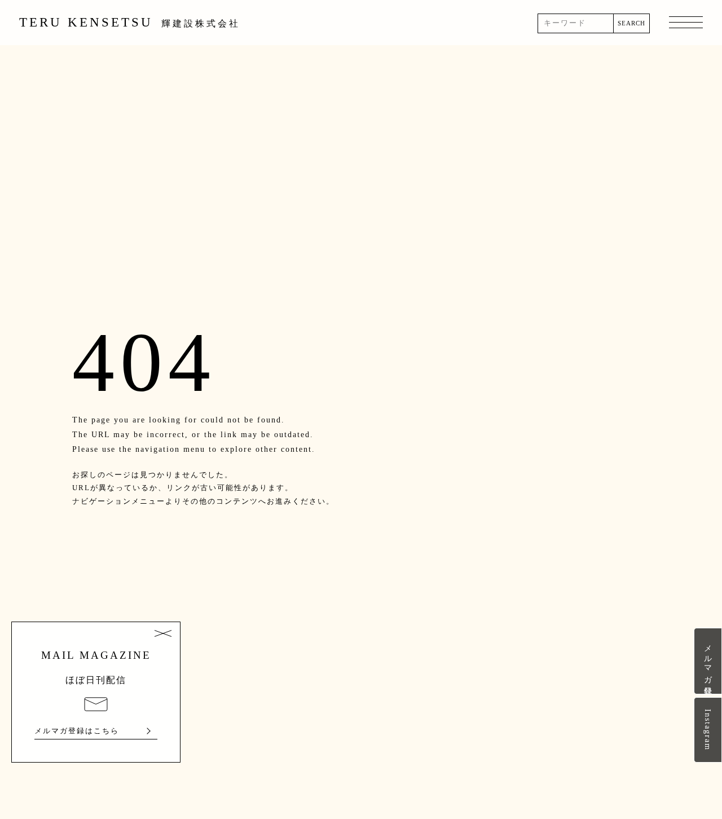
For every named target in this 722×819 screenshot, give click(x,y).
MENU (686, 23)
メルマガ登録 (707, 661)
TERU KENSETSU (129, 22)
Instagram (707, 730)
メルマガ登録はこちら (76, 731)
